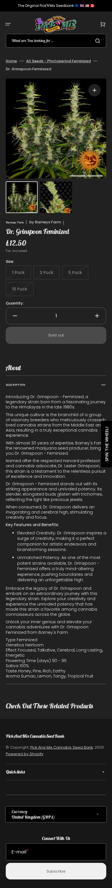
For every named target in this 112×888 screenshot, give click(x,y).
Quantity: (15, 303)
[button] (8, 24)
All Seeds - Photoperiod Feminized (58, 61)
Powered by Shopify (24, 754)
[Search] (98, 41)
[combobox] (56, 41)
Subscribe (56, 871)
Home (11, 61)
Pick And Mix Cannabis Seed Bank (61, 747)
